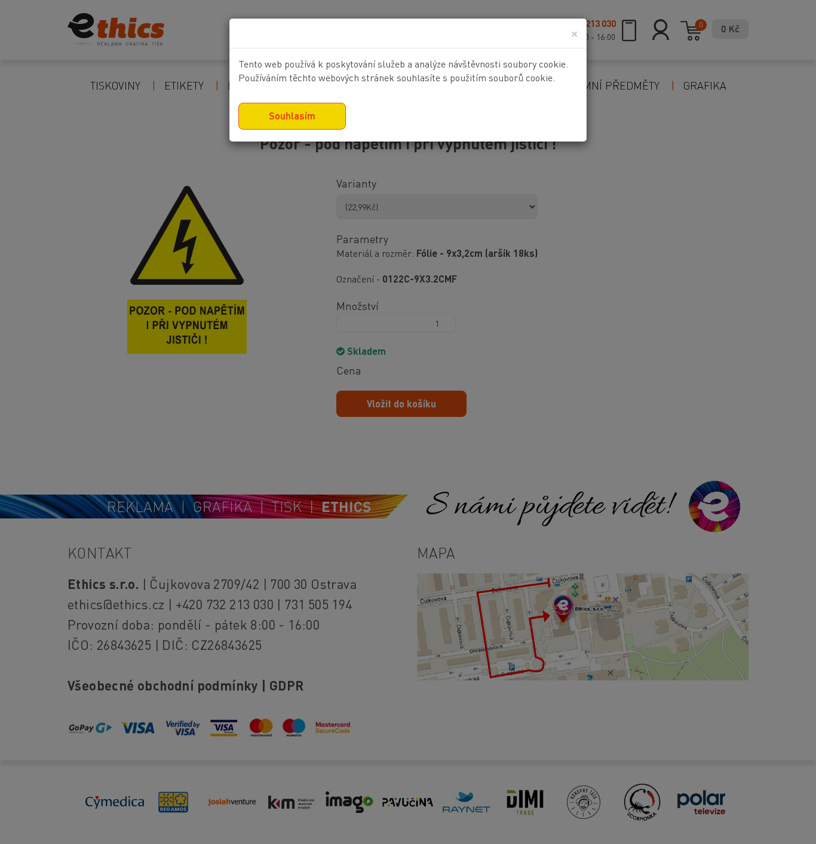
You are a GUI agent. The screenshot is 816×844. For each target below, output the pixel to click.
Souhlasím (292, 115)
